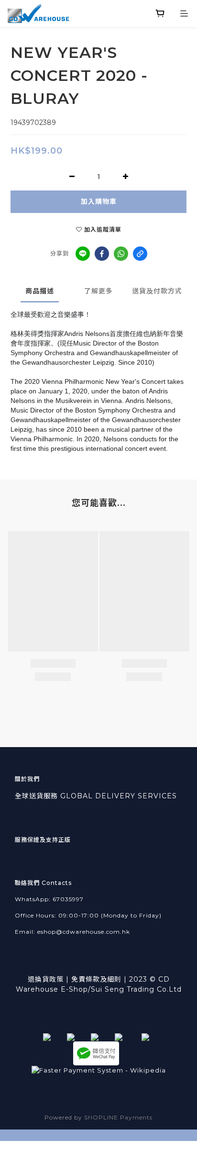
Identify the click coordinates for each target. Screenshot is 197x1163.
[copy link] (140, 253)
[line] (83, 253)
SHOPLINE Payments (118, 1117)
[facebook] (102, 253)
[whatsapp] (121, 253)
